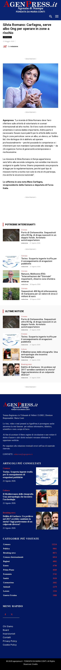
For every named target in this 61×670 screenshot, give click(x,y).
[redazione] (5, 46)
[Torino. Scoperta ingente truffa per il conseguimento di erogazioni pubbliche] (11, 261)
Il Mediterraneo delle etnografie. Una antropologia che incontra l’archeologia (39, 354)
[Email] (34, 53)
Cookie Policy (10, 644)
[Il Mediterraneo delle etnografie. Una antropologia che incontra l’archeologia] (11, 354)
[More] (54, 210)
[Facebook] (14, 53)
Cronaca (7, 37)
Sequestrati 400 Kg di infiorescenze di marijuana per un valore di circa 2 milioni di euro (39, 294)
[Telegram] (41, 53)
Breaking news (26, 364)
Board (6, 630)
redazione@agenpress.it (23, 454)
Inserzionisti (9, 633)
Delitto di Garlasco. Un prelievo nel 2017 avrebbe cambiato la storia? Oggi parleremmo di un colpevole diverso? (38, 371)
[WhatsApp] (27, 53)
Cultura (24, 349)
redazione (14, 46)
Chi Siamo (8, 626)
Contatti (7, 637)
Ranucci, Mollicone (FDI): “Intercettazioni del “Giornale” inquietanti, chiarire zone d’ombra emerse (38, 278)
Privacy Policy (10, 641)
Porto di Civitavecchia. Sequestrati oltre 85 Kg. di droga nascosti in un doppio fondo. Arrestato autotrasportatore (38, 236)
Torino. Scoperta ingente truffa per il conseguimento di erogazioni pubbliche (39, 261)
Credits (35, 664)
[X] (21, 53)
